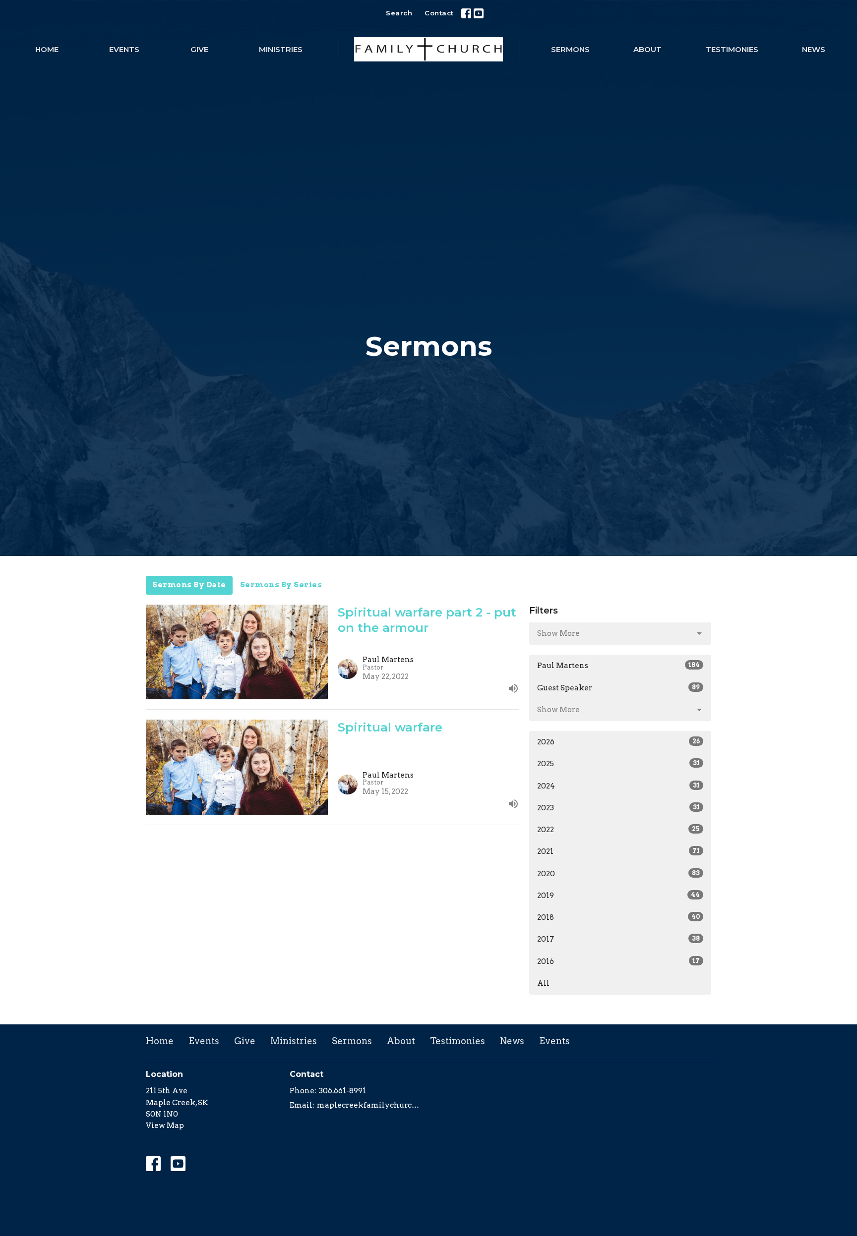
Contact (439, 13)
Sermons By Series (281, 584)
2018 (618, 917)
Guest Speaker (618, 687)
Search (399, 13)
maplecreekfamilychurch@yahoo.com (370, 1105)
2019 (618, 895)
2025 (618, 763)
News (813, 49)
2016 (618, 961)
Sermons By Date (189, 584)
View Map (165, 1125)
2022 (618, 829)
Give (199, 49)
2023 (618, 807)
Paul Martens (618, 665)
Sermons (570, 49)
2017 (618, 939)
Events (124, 49)
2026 (618, 741)
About (647, 49)
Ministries (281, 49)
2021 (618, 851)
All (543, 983)
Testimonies (732, 49)
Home (47, 49)
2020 (618, 873)
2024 (618, 786)
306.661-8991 (342, 1090)
